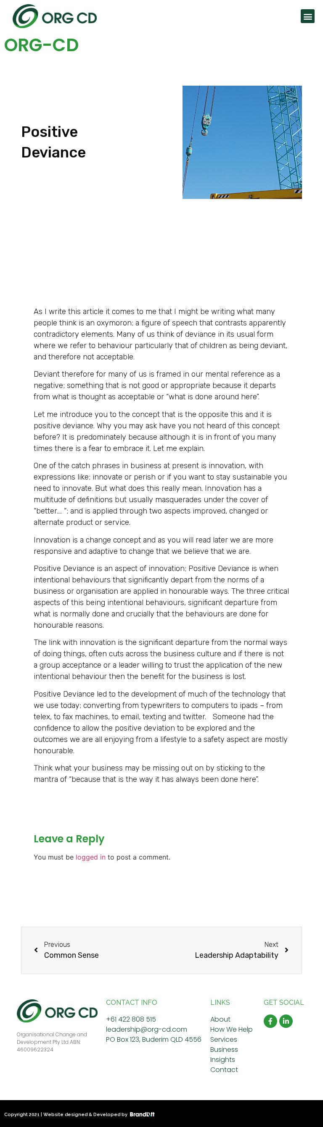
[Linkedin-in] (286, 1021)
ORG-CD (41, 45)
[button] (308, 16)
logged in (91, 857)
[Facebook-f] (270, 1021)
